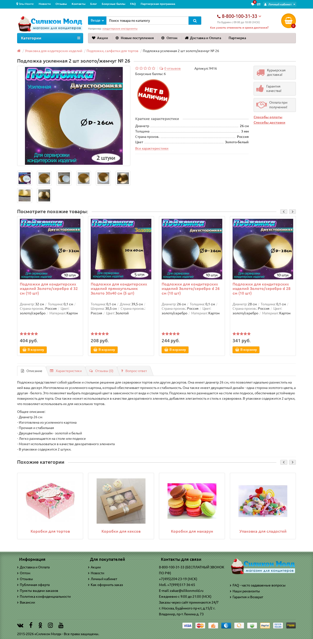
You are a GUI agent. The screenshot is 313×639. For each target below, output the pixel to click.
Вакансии (27, 602)
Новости (45, 3)
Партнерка (237, 38)
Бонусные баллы (113, 3)
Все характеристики (151, 148)
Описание (34, 371)
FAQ (133, 3)
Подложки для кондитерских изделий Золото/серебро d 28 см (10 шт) (262, 288)
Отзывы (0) (104, 371)
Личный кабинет (104, 579)
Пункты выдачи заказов (39, 591)
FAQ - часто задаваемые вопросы (259, 585)
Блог (93, 3)
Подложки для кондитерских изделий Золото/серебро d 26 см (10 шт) (191, 288)
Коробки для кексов (121, 531)
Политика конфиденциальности (45, 596)
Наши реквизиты (246, 591)
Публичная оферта (35, 585)
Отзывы (61, 3)
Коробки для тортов (50, 531)
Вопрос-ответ (136, 371)
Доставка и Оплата (205, 38)
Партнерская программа (158, 3)
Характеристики (69, 371)
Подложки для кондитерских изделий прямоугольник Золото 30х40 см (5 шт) (119, 288)
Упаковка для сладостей (263, 531)
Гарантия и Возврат (248, 597)
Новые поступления (137, 38)
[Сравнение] (258, 4)
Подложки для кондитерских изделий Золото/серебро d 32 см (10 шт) (49, 288)
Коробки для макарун (192, 531)
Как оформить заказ (107, 585)
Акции (102, 38)
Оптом (172, 38)
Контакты (78, 3)
